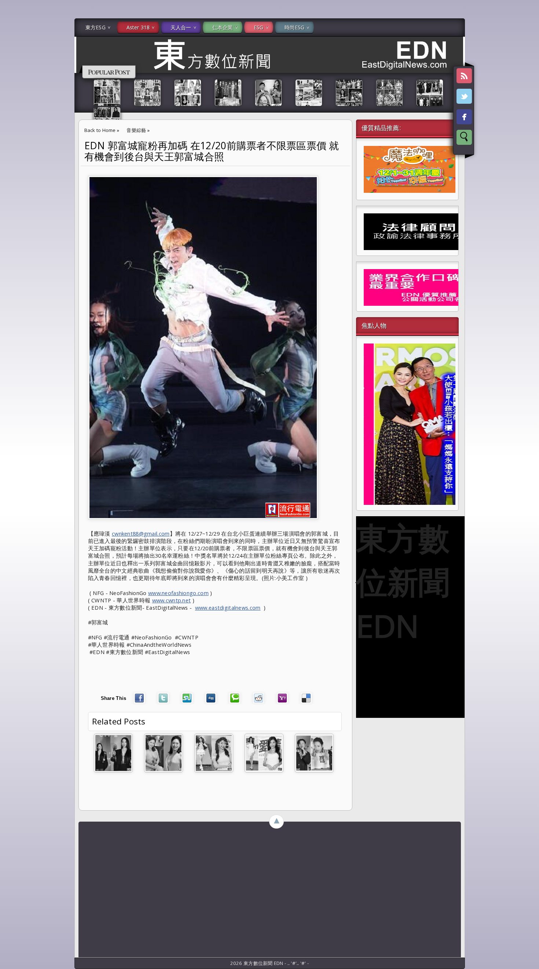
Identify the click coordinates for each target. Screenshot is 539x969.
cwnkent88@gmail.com (141, 533)
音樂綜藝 (136, 130)
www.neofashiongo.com (178, 593)
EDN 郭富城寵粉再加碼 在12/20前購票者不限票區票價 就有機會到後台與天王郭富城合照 (211, 151)
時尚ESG (295, 27)
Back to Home (100, 130)
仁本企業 (222, 27)
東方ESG (95, 27)
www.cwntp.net (171, 600)
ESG (258, 27)
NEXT (526, 116)
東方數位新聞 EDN (403, 581)
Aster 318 (138, 27)
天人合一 (180, 27)
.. (289, 963)
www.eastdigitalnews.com (228, 607)
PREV (12, 116)
